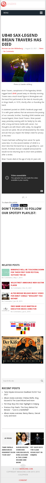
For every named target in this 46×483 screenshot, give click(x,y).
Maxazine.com (26, 469)
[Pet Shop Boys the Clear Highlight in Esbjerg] (37, 438)
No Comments (8, 51)
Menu (5, 13)
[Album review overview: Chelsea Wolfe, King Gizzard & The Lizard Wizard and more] (23, 438)
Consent (23, 480)
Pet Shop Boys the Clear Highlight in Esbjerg (21, 404)
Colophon (23, 475)
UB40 (14, 93)
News (41, 48)
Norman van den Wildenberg (12, 48)
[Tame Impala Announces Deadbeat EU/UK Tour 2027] (8, 438)
